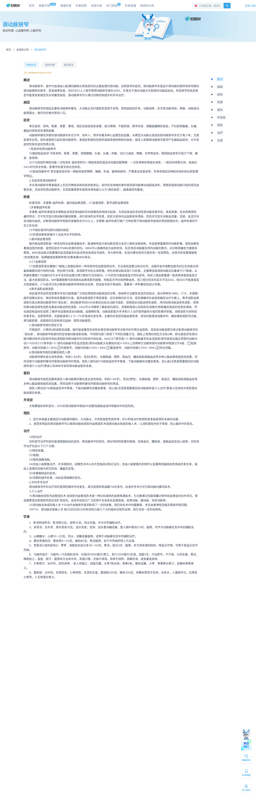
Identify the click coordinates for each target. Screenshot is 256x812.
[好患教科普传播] (13, 5)
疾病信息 (31, 64)
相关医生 (69, 64)
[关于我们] (246, 788)
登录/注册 (250, 5)
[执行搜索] (227, 5)
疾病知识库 (23, 49)
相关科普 (50, 64)
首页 (8, 49)
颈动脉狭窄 (40, 49)
